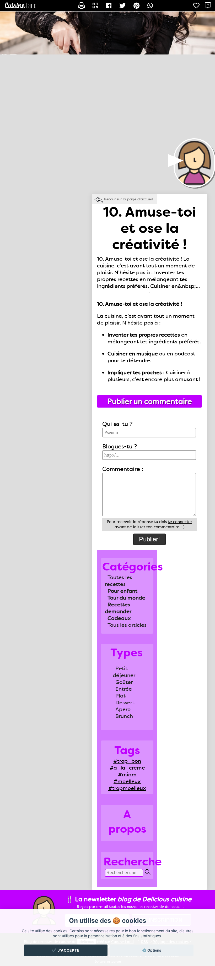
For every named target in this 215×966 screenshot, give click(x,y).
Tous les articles (127, 625)
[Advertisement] (107, 96)
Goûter (124, 682)
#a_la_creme (127, 767)
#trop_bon (127, 761)
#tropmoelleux (127, 788)
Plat (120, 695)
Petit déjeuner (124, 672)
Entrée (123, 688)
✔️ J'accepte (65, 950)
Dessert (124, 702)
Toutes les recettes (118, 581)
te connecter (180, 521)
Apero (123, 709)
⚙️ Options (151, 950)
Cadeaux (119, 618)
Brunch (124, 716)
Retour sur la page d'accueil (128, 199)
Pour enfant (122, 591)
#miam (127, 774)
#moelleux (127, 781)
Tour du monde (126, 597)
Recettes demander (118, 608)
